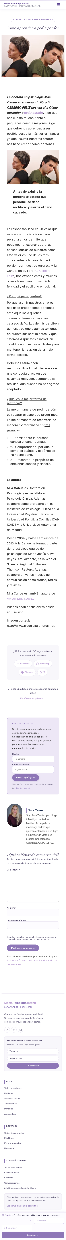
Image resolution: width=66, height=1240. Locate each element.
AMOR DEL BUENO (20, 598)
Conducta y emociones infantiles (33, 19)
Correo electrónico (20, 765)
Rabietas (8, 1093)
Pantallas (8, 1108)
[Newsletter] (20, 1030)
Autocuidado (10, 1114)
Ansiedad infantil (12, 1098)
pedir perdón (33, 112)
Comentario (13, 870)
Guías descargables (14, 1133)
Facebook (24, 664)
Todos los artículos (13, 1088)
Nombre (15, 754)
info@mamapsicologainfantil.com (20, 1188)
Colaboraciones (11, 1183)
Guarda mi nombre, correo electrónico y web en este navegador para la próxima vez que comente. (31, 938)
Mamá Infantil (20, 1002)
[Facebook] (14, 1030)
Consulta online (11, 1172)
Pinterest (29, 672)
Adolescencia (10, 1103)
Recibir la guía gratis (26, 777)
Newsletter (9, 1148)
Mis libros (9, 1138)
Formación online (12, 1143)
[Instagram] (7, 1030)
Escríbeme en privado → (33, 698)
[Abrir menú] (59, 5)
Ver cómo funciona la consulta (21, 1206)
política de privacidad (22, 788)
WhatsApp (44, 664)
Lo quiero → (33, 1235)
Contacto (8, 1177)
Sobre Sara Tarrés (13, 1167)
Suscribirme (33, 1065)
